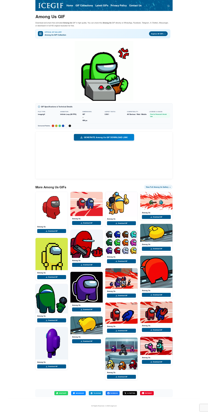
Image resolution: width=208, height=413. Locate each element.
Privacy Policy (119, 5)
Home (69, 5)
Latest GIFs (101, 5)
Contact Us (135, 5)
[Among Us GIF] (52, 208)
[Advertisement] (104, 159)
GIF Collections (84, 5)
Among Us (41, 226)
